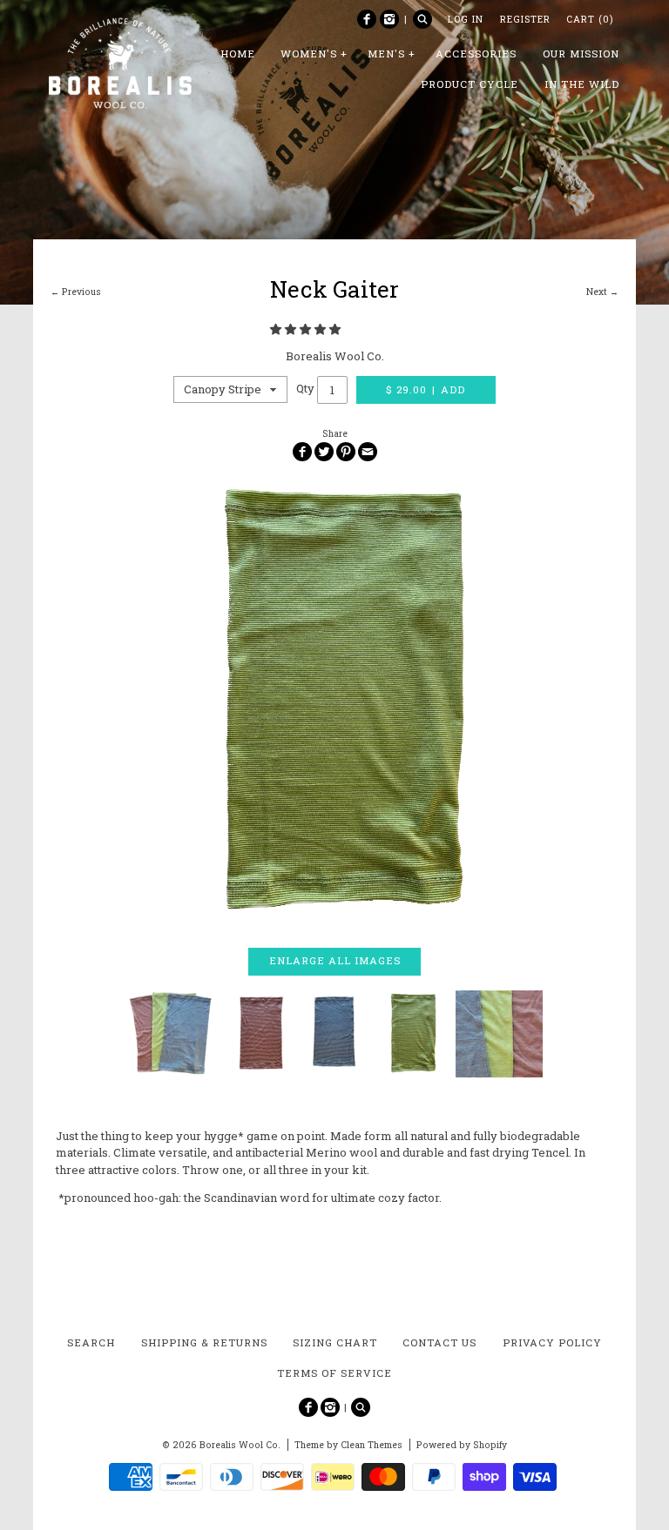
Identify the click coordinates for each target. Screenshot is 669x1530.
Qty (305, 389)
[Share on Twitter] (324, 451)
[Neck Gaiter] (334, 704)
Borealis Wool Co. (335, 356)
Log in (465, 19)
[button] (306, 329)
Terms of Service (334, 1372)
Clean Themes (371, 1445)
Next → (602, 291)
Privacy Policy (552, 1342)
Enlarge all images (335, 960)
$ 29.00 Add (426, 389)
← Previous (76, 291)
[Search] (422, 19)
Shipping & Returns (204, 1342)
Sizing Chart (335, 1342)
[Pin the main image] (345, 451)
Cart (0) (589, 19)
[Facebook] (366, 19)
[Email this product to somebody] (367, 451)
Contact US (439, 1342)
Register (525, 19)
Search (91, 1342)
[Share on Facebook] (302, 451)
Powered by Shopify (461, 1445)
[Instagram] (389, 19)
